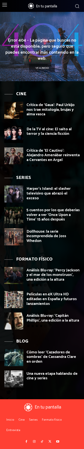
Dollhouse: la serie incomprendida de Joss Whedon (46, 236)
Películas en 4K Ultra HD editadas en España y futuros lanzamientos (51, 299)
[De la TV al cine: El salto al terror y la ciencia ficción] (13, 134)
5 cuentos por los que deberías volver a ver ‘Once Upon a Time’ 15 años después (53, 215)
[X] (50, 442)
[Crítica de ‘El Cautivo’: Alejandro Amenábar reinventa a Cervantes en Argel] (13, 155)
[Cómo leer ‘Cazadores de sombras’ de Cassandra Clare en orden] (13, 357)
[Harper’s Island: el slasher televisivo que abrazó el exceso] (13, 194)
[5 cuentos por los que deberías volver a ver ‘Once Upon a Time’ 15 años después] (13, 215)
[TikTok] (42, 442)
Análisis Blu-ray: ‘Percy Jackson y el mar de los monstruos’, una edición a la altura (52, 275)
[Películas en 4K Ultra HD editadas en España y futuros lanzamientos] (13, 299)
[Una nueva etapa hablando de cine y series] (13, 379)
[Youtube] (58, 442)
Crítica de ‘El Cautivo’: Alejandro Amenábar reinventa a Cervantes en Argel (53, 155)
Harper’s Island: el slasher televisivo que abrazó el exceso (48, 193)
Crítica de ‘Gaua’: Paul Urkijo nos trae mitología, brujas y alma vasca (50, 109)
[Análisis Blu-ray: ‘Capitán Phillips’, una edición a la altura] (13, 321)
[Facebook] (26, 442)
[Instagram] (34, 442)
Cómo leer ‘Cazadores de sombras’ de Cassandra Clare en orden (51, 357)
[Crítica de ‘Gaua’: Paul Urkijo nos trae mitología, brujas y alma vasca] (13, 110)
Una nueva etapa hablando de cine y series (52, 376)
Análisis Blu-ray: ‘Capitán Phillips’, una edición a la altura (52, 318)
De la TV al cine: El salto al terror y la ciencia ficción (49, 131)
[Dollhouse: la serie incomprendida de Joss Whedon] (13, 236)
